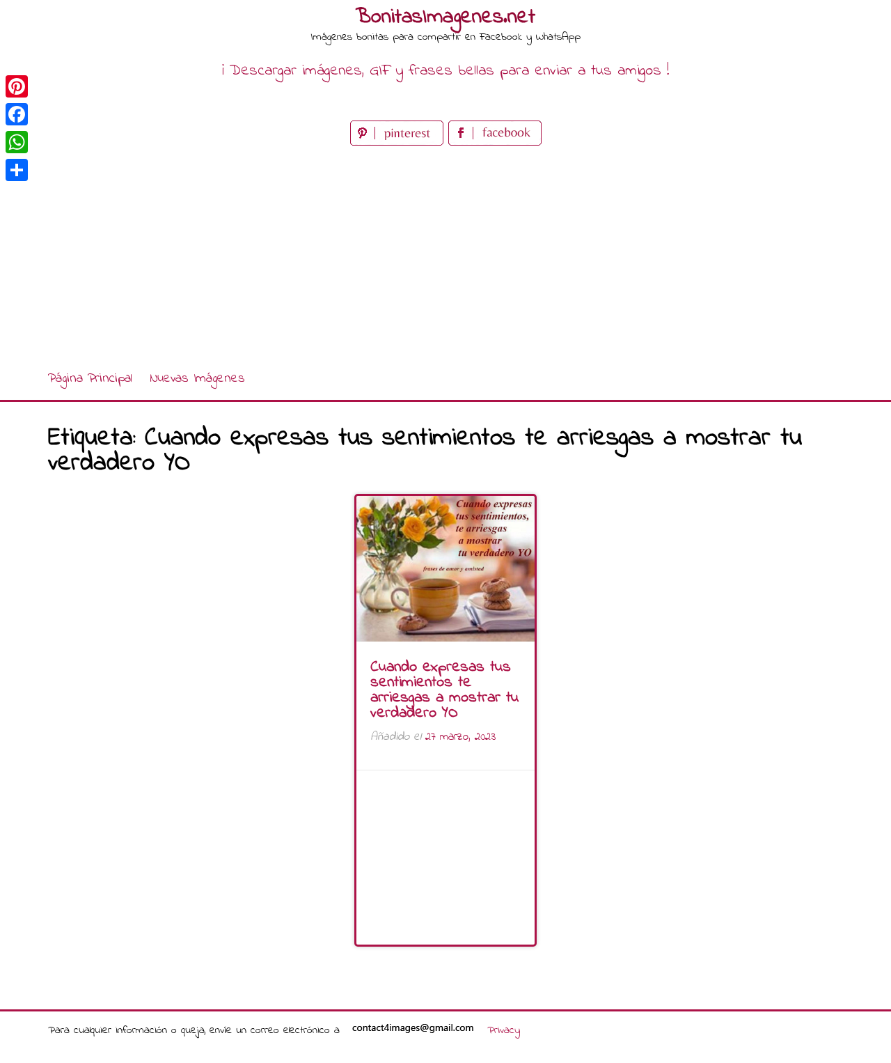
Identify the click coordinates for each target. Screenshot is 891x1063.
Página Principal (90, 378)
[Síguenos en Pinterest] (399, 142)
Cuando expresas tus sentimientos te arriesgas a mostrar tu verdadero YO (444, 690)
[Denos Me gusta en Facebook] (495, 142)
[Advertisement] (445, 253)
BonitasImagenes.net (445, 17)
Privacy (503, 1030)
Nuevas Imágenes (197, 378)
